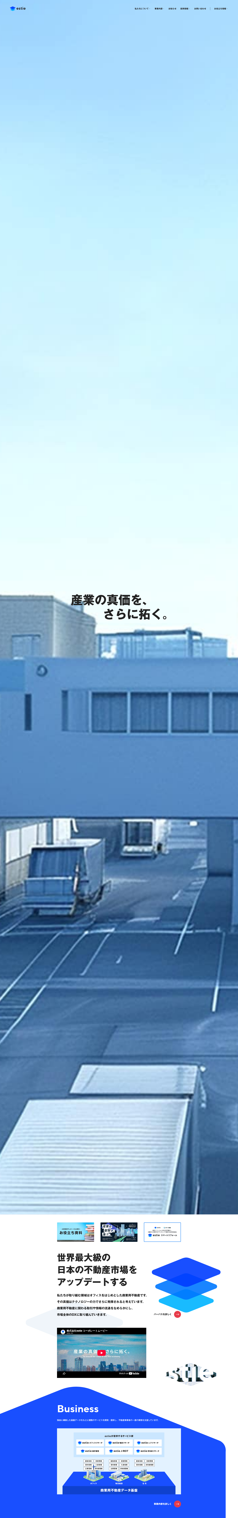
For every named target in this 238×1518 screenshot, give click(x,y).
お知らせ (172, 9)
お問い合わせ (200, 9)
